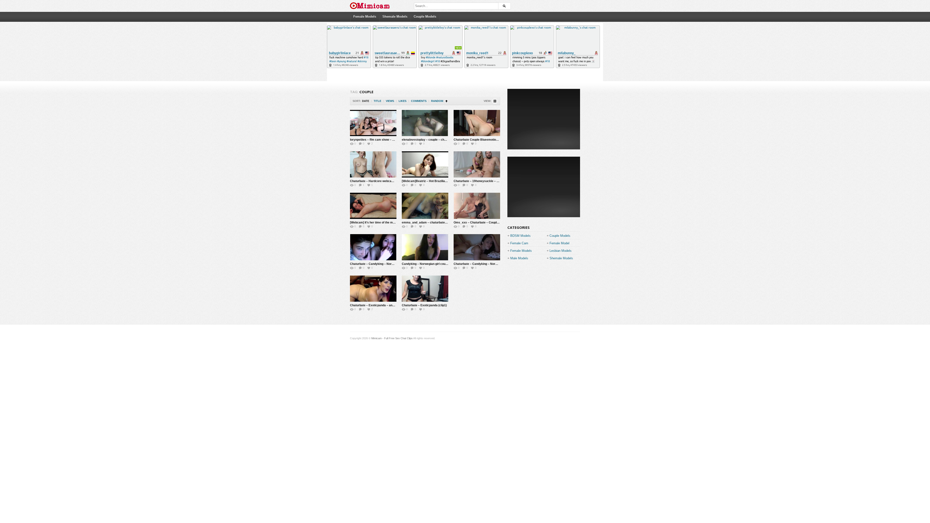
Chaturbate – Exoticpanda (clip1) (424, 305)
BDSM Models (520, 236)
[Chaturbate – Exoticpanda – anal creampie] (373, 288)
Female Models (364, 16)
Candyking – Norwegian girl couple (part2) (430, 264)
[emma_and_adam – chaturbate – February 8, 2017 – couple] (425, 206)
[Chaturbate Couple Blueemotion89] (476, 123)
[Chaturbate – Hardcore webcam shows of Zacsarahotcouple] (373, 164)
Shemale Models (394, 16)
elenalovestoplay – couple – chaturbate (429, 139)
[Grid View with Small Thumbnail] (494, 101)
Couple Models (425, 16)
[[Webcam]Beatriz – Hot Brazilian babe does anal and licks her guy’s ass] (425, 164)
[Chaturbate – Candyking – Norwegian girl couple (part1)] (476, 247)
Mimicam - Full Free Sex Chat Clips (392, 338)
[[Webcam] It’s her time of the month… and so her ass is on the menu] (373, 206)
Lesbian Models (561, 251)
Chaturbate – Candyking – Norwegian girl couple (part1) (492, 264)
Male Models (519, 258)
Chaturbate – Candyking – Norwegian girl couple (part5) (388, 264)
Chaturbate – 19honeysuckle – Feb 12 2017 (483, 181)
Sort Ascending (446, 101)
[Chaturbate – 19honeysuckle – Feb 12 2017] (476, 164)
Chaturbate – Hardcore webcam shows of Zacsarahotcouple (391, 181)
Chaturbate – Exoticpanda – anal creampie (379, 305)
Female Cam (519, 243)
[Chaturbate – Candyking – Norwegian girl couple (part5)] (373, 247)
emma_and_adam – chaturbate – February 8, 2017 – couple (443, 222)
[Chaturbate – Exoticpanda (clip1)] (425, 288)
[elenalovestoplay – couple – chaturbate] (425, 123)
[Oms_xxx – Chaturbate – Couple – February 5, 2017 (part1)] (476, 206)
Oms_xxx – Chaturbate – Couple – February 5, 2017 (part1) (494, 222)
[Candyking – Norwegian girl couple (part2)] (425, 247)
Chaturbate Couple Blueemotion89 (477, 139)
